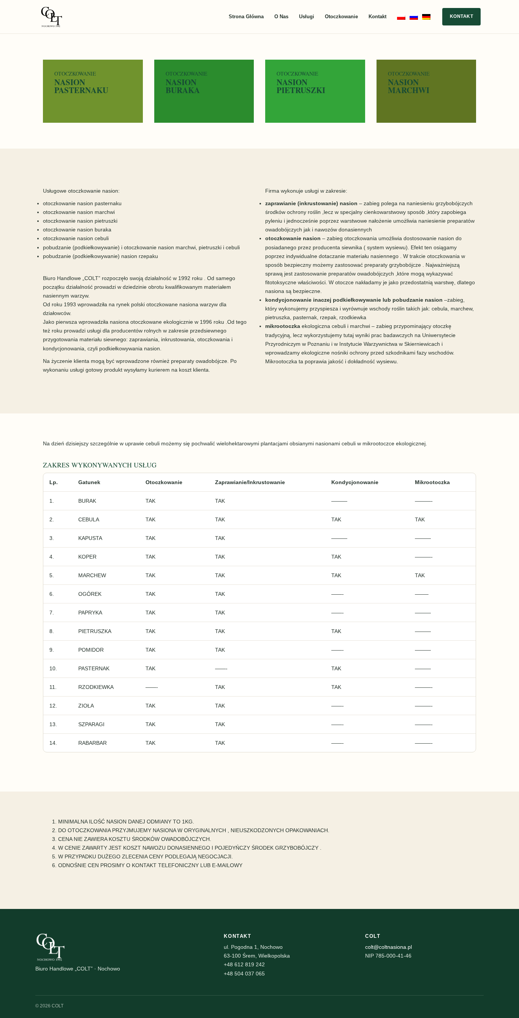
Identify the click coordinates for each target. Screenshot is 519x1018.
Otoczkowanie (341, 16)
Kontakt (377, 16)
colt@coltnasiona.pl (388, 947)
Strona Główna (246, 16)
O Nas (281, 16)
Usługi (306, 16)
